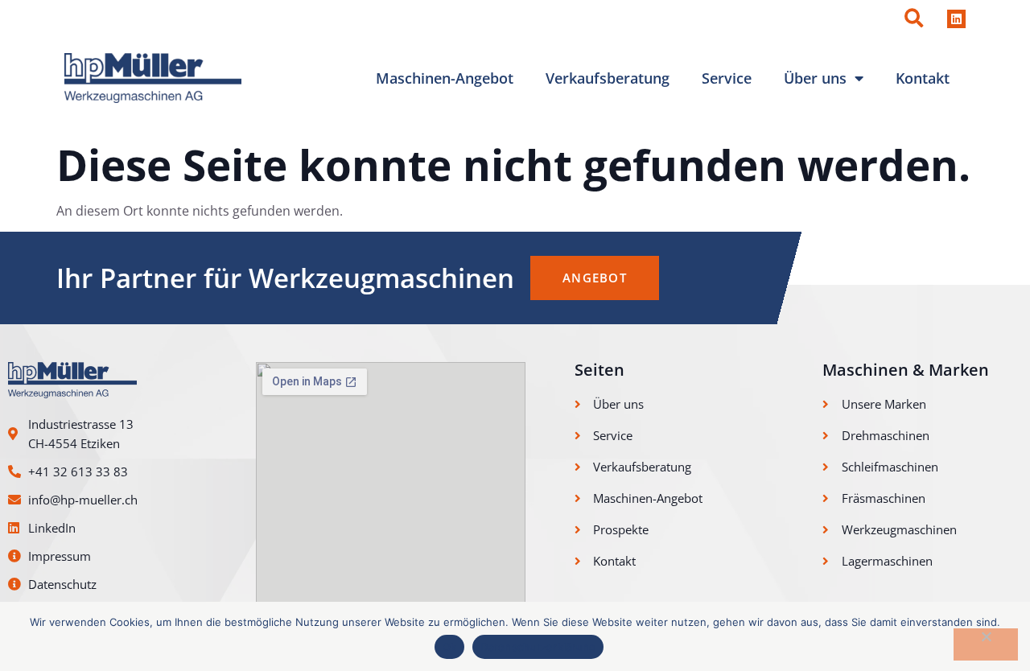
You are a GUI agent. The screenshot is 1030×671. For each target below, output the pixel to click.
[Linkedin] (956, 19)
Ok (450, 646)
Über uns (815, 78)
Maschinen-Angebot (444, 78)
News (755, 18)
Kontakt (923, 78)
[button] (913, 19)
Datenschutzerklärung (537, 646)
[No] (986, 644)
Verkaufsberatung (608, 78)
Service (727, 78)
